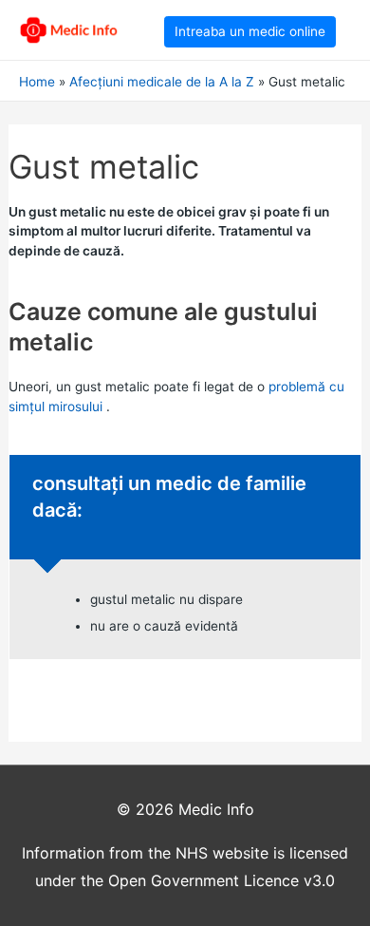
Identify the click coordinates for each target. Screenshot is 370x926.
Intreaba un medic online (250, 31)
